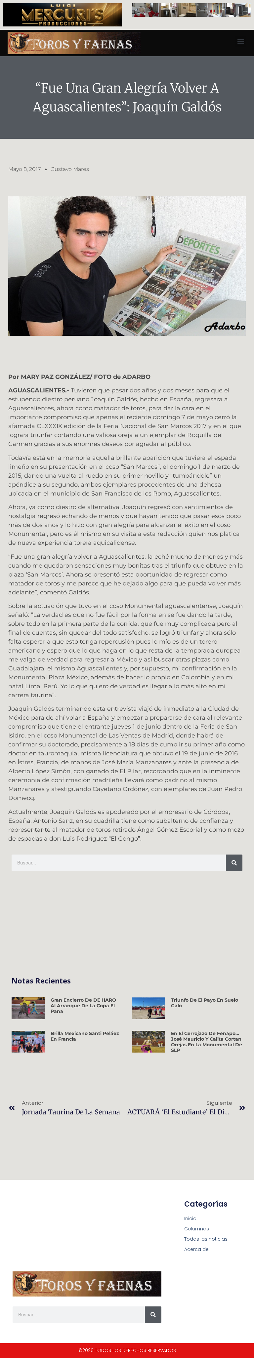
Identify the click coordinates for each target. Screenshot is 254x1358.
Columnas (196, 1228)
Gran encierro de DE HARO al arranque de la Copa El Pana (83, 1005)
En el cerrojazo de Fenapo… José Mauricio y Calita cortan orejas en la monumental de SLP (206, 1041)
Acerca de (196, 1249)
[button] (240, 41)
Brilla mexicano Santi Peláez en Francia (85, 1036)
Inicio (190, 1218)
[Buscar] (234, 863)
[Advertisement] (127, 924)
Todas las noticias (206, 1239)
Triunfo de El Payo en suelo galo (204, 1003)
